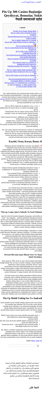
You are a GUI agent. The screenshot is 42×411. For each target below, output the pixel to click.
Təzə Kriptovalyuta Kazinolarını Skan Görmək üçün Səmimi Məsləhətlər (21, 56)
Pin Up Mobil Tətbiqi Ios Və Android (24, 40)
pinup (33, 340)
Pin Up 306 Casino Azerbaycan (26, 51)
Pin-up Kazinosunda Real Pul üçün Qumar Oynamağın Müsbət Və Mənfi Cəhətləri (22, 80)
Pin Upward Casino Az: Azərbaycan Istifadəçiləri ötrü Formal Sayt (24, 63)
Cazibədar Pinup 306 (29, 53)
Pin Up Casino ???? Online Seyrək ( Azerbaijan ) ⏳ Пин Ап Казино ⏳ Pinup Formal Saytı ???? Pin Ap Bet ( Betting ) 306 (20, 84)
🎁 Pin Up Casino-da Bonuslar (26, 46)
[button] (21, 6)
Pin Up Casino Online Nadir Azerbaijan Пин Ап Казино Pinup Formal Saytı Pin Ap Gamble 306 (20, 71)
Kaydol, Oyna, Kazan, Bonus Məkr (24, 31)
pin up (2, 99)
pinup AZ (39, 340)
